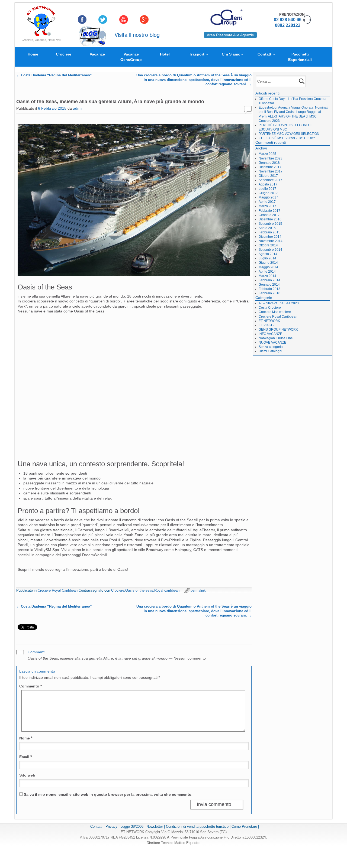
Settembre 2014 (270, 250)
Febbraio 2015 (269, 232)
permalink (198, 590)
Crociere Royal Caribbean (58, 590)
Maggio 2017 (268, 197)
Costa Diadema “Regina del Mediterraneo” (54, 75)
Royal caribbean (166, 590)
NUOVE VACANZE (272, 342)
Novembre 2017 (270, 171)
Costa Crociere (270, 307)
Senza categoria (271, 347)
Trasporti (197, 54)
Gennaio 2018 (269, 163)
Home (33, 54)
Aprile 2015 (267, 228)
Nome (26, 738)
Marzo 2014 (267, 276)
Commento (30, 686)
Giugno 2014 (268, 263)
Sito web (27, 775)
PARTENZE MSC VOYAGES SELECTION (289, 134)
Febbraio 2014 (269, 280)
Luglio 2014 (267, 258)
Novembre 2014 (270, 241)
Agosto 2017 (268, 184)
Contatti (265, 54)
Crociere (63, 54)
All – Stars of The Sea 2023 (279, 303)
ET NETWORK (269, 321)
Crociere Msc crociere (275, 312)
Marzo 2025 (267, 154)
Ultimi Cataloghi (270, 351)
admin (78, 108)
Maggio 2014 (268, 267)
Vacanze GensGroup (131, 57)
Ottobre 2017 (268, 176)
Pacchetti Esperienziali (300, 57)
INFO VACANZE (270, 334)
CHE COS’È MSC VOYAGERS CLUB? (287, 138)
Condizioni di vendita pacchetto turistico (197, 826)
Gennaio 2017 (269, 215)
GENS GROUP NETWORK (278, 329)
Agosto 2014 (268, 254)
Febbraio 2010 (269, 293)
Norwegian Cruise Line (276, 338)
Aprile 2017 (267, 202)
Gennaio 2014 (269, 284)
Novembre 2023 (270, 158)
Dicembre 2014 (270, 237)
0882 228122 (287, 25)
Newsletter (154, 826)
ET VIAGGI (266, 325)
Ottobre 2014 (268, 245)
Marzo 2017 (267, 206)
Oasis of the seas (139, 590)
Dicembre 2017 (270, 167)
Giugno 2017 (268, 193)
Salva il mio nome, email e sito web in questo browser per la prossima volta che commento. (108, 794)
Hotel (165, 54)
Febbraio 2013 (269, 289)
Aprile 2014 (267, 271)
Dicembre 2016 (270, 219)
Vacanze (97, 54)
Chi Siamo (231, 54)
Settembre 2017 (270, 180)
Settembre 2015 (270, 224)
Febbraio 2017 (269, 211)
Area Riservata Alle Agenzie (230, 35)
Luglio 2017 (267, 189)
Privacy (111, 826)
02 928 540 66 (287, 19)
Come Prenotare (244, 826)
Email (25, 756)
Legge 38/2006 (131, 826)
